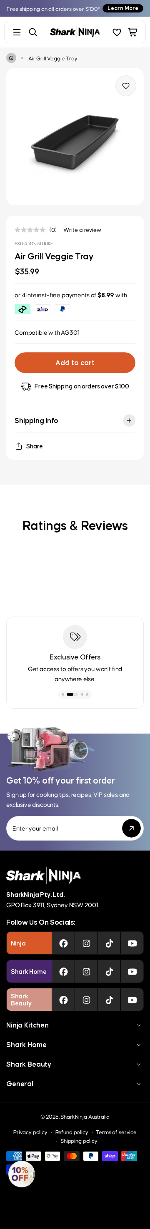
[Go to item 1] (63, 694)
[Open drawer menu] (17, 32)
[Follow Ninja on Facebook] (63, 943)
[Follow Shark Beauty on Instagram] (86, 999)
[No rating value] (32, 230)
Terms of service (116, 1131)
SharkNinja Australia (85, 1116)
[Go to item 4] (87, 694)
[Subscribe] (131, 828)
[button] (21, 1174)
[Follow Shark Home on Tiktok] (109, 971)
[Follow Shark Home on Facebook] (63, 971)
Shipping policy (79, 1140)
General (19, 1084)
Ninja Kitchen (27, 1025)
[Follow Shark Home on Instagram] (86, 971)
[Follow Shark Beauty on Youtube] (132, 999)
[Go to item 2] (72, 694)
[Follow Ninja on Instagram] (86, 943)
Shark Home (26, 1044)
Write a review (82, 229)
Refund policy (71, 1131)
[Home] (11, 58)
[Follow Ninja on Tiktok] (109, 943)
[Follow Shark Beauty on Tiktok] (109, 999)
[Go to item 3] (82, 694)
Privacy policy (30, 1131)
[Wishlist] (117, 32)
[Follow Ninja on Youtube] (132, 943)
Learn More (123, 8)
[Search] (33, 32)
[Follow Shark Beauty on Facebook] (63, 999)
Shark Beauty (28, 1064)
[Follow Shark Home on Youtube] (132, 971)
